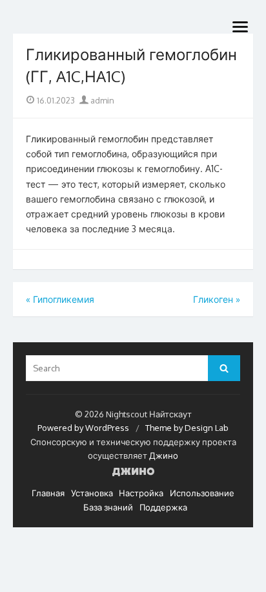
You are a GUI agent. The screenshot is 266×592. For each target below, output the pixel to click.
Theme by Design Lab (187, 427)
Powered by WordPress (83, 427)
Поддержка (163, 507)
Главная (48, 493)
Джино (163, 455)
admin (101, 100)
